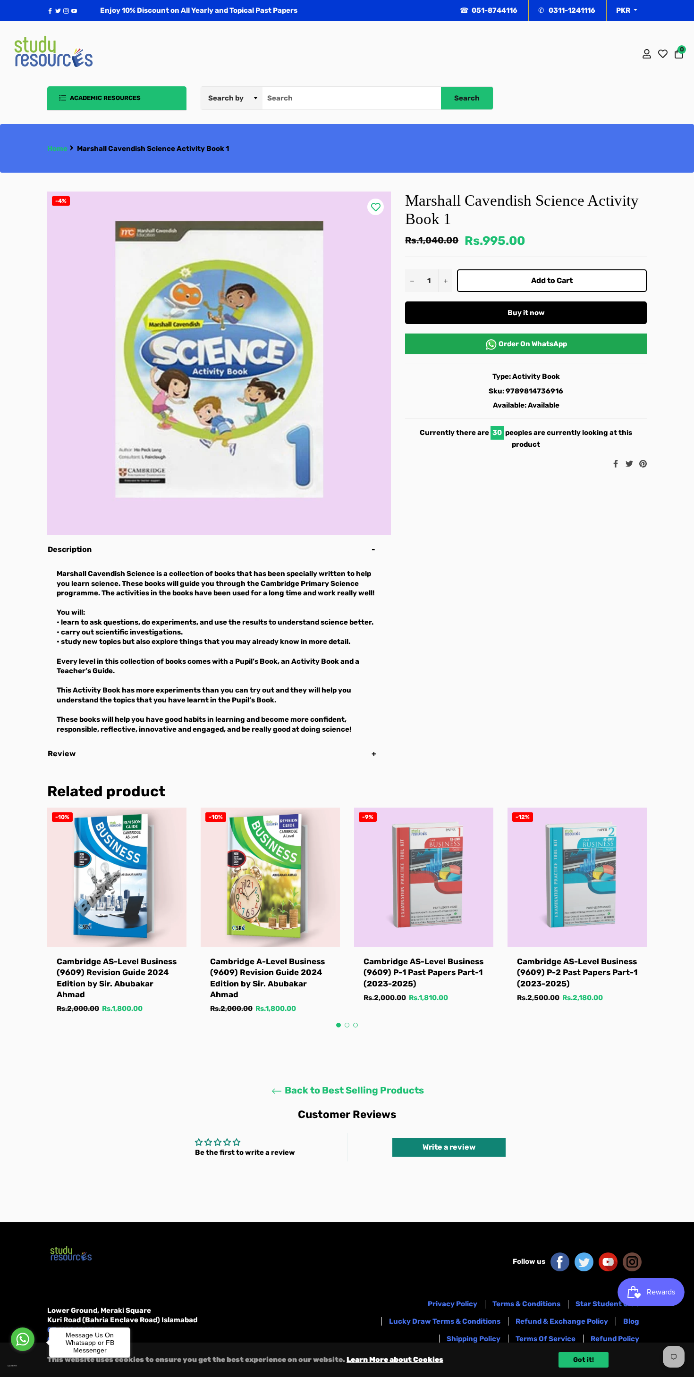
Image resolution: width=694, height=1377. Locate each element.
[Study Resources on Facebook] (559, 1261)
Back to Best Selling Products (353, 1090)
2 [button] (347, 1025)
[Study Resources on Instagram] (632, 1261)
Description (70, 549)
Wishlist (663, 53)
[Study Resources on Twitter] (584, 1261)
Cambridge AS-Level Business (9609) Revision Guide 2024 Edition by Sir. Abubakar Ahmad (117, 978)
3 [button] (355, 1025)
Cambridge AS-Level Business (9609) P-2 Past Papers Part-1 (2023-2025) (577, 972)
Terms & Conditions (526, 1304)
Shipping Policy (473, 1339)
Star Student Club (607, 1304)
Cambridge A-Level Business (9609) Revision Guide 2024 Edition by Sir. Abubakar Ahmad (267, 978)
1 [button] (338, 1025)
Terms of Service (546, 1339)
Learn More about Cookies (395, 1359)
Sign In (647, 53)
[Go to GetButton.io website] (23, 1365)
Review (62, 753)
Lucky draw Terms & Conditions (444, 1321)
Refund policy (615, 1339)
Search (467, 98)
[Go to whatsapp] (22, 1339)
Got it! (583, 1360)
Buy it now (526, 313)
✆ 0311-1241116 (566, 10)
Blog (631, 1321)
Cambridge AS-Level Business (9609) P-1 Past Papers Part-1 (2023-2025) (423, 972)
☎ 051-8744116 (488, 10)
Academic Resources (104, 97)
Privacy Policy (452, 1304)
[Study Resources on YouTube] (608, 1261)
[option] (117, 920)
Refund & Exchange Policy (562, 1321)
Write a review (449, 1147)
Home (57, 148)
